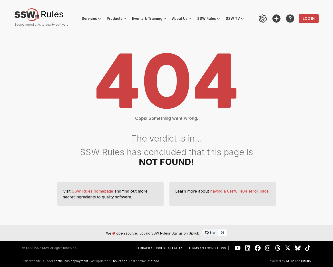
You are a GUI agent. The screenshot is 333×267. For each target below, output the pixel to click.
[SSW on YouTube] (238, 248)
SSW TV (236, 19)
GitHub (306, 261)
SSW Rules (210, 19)
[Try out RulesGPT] (263, 18)
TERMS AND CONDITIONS (207, 248)
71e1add (153, 261)
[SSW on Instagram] (268, 248)
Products (118, 19)
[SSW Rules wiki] (290, 18)
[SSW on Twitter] (288, 248)
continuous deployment (71, 261)
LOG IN (309, 18)
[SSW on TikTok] (308, 248)
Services (93, 19)
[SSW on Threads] (278, 248)
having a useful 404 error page (239, 191)
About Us (183, 19)
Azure (290, 261)
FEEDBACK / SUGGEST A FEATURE (159, 248)
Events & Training (150, 19)
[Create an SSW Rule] (276, 18)
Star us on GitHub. (186, 233)
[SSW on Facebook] (258, 248)
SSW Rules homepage (92, 191)
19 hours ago (118, 261)
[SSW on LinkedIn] (248, 248)
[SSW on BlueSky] (298, 248)
